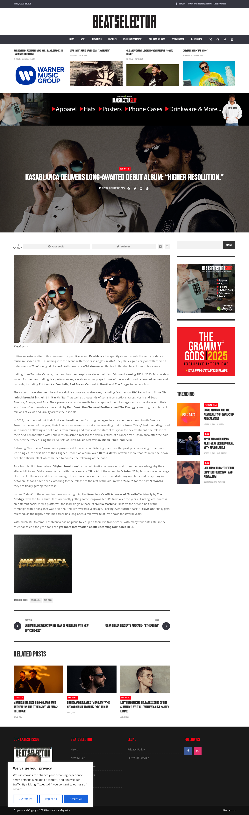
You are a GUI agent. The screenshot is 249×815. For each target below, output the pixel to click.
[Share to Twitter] (134, 188)
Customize (25, 799)
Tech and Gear (178, 39)
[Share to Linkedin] (141, 188)
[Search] (217, 39)
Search (229, 245)
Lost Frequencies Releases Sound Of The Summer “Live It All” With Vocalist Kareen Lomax (144, 707)
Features (112, 39)
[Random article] (210, 39)
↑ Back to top (228, 810)
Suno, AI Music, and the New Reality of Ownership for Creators (219, 414)
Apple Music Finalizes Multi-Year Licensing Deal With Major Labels (219, 443)
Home (71, 39)
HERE (130, 527)
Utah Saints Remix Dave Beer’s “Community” (90, 50)
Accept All (76, 799)
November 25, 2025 (117, 188)
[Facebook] (224, 39)
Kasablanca (35, 600)
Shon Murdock (222, 453)
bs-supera (17, 59)
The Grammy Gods (157, 39)
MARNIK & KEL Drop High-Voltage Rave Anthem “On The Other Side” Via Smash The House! (36, 707)
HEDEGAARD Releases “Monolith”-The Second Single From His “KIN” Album (88, 705)
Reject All (51, 799)
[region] (50, 784)
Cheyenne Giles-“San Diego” (195, 50)
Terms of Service (138, 758)
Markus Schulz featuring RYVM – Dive (202, 3)
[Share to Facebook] (128, 188)
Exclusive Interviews (132, 39)
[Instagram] (231, 39)
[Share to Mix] (167, 246)
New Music (97, 39)
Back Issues (196, 39)
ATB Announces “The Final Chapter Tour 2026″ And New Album (219, 472)
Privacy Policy (136, 749)
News (83, 39)
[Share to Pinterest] (147, 188)
